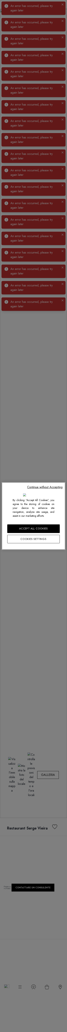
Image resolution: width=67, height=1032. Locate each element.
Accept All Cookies (33, 528)
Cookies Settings (33, 539)
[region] (33, 516)
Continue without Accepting (45, 487)
